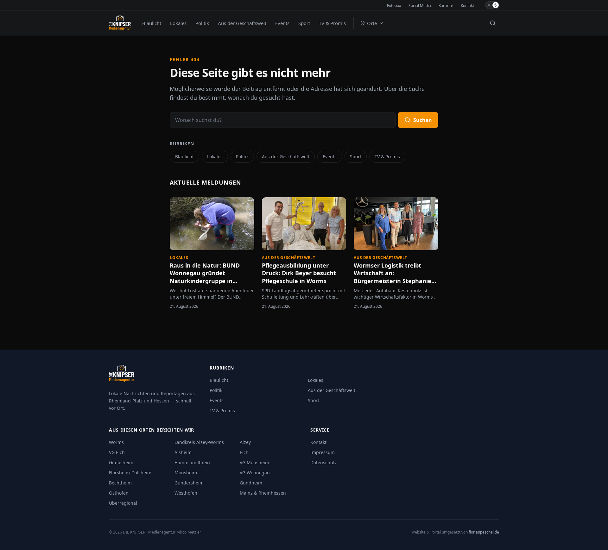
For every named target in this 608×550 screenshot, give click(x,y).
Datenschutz (323, 462)
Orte (372, 23)
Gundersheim (189, 483)
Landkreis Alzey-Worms (199, 442)
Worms (116, 442)
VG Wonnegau (255, 473)
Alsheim (183, 452)
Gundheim (251, 483)
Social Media (419, 5)
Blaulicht (151, 23)
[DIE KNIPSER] (120, 23)
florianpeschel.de (484, 532)
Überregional (123, 503)
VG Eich (117, 452)
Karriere (446, 5)
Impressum (322, 452)
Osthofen (119, 493)
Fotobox (394, 5)
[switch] (492, 5)
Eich (244, 452)
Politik (202, 23)
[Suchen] (492, 23)
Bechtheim (120, 483)
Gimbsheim (121, 462)
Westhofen (185, 493)
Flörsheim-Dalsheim (130, 473)
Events (282, 23)
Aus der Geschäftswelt (242, 23)
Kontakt (467, 5)
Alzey (245, 442)
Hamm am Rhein (192, 462)
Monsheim (185, 473)
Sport (304, 23)
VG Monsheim (254, 462)
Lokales (178, 23)
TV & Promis (332, 23)
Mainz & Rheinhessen (263, 493)
